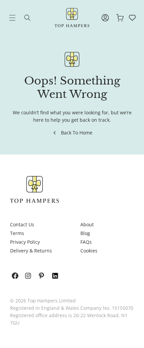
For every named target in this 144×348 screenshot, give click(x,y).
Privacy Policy (25, 242)
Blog (85, 233)
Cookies (88, 250)
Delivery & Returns (31, 250)
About (87, 224)
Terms (17, 233)
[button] (17, 17)
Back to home (76, 132)
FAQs (86, 242)
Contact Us (22, 224)
